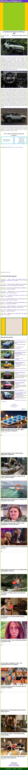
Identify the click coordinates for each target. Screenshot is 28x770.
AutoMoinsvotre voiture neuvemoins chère (14, 405)
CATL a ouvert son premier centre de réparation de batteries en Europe (14, 280)
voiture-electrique (19, 147)
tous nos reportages (13, 765)
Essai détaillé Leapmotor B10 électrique (20, 353)
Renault (16, 368)
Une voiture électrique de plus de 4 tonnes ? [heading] (14, 134)
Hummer (13, 147)
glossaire (20, 768)
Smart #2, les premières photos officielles (16, 287)
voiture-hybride (20, 390)
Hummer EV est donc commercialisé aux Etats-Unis (12, 57)
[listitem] (7, 140)
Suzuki (16, 379)
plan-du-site (8, 768)
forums (14, 768)
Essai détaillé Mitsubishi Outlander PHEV (20, 393)
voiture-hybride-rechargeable (19, 347)
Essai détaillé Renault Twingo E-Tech (20, 363)
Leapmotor (17, 358)
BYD (16, 347)
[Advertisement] (14, 16)
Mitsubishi (17, 400)
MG (16, 390)
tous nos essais (14, 764)
